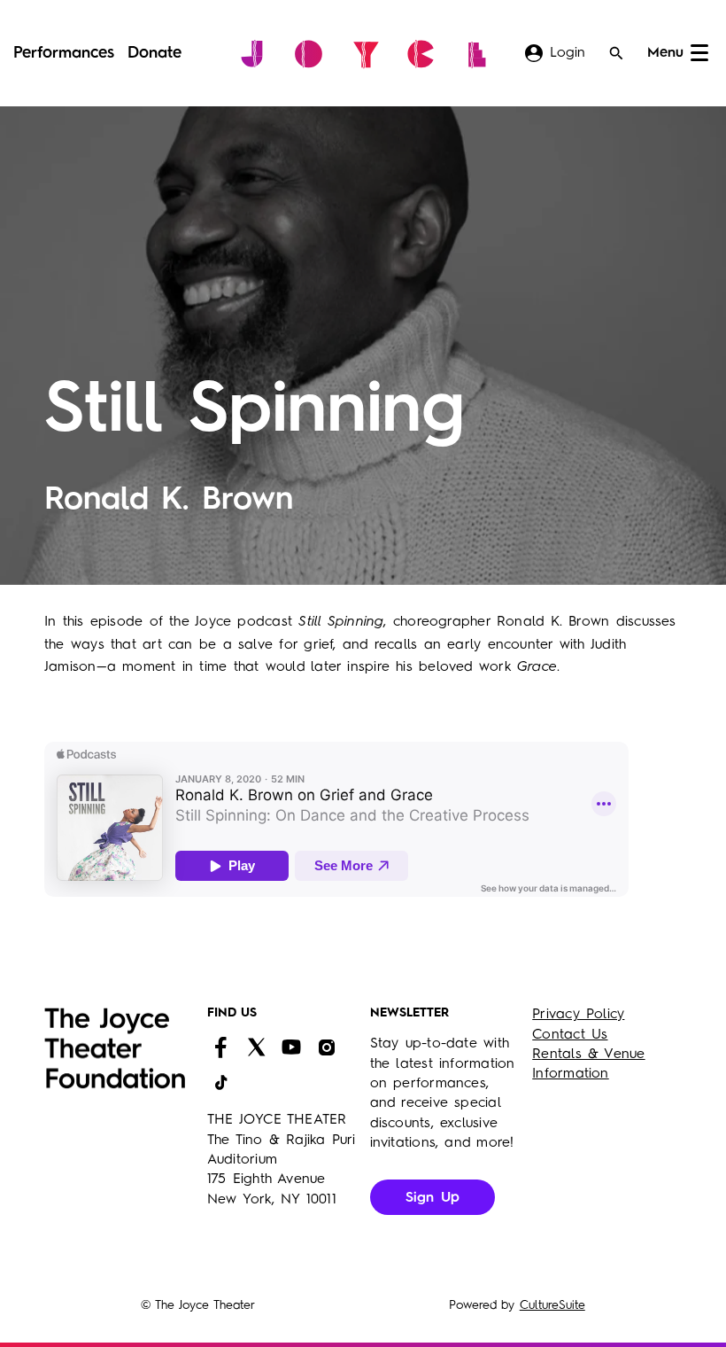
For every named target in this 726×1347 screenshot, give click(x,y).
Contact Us (569, 1035)
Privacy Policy (578, 1015)
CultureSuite (552, 1305)
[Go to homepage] (363, 53)
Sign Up (432, 1198)
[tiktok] (220, 1083)
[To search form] (616, 53)
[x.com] (256, 1047)
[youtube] (291, 1047)
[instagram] (326, 1047)
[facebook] (220, 1047)
